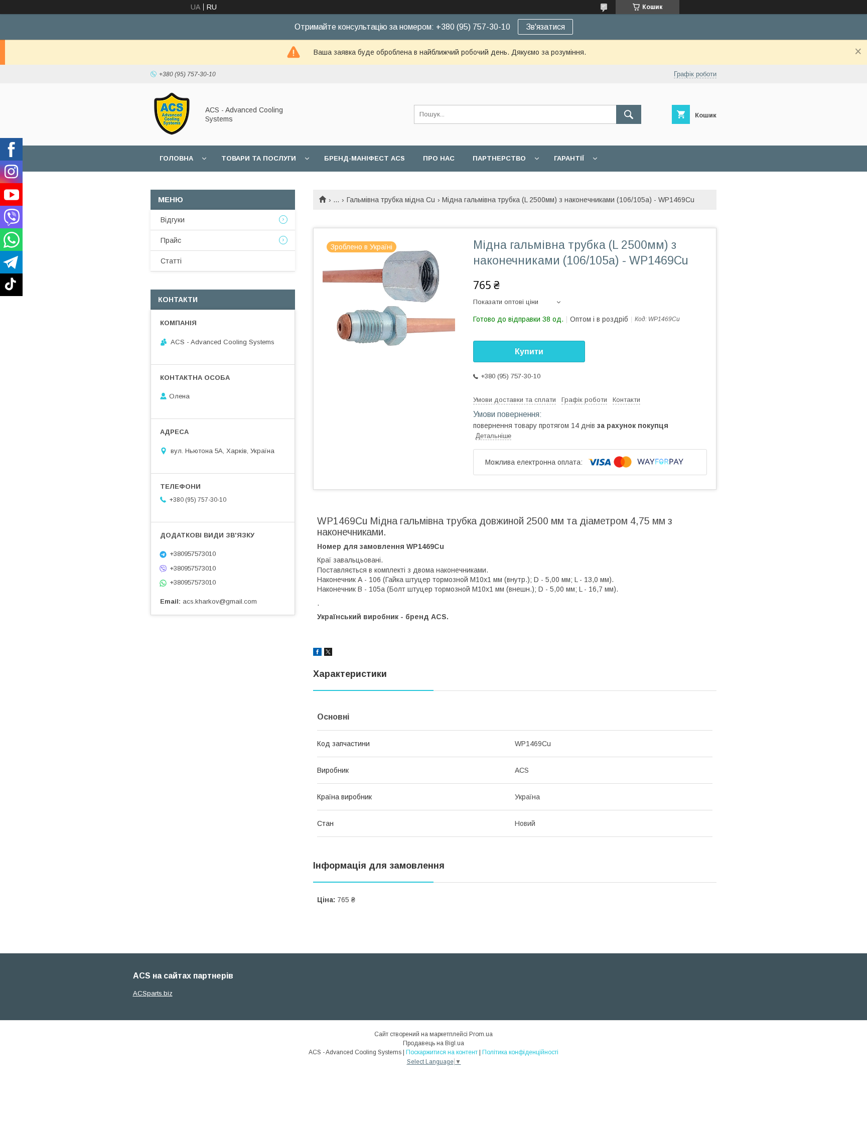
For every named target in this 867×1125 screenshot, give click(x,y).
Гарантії (569, 158)
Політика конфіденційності (520, 1052)
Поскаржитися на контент (442, 1052)
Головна (176, 158)
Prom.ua (481, 1034)
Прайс (171, 240)
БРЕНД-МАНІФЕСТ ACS (364, 158)
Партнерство (499, 158)
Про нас (439, 158)
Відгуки (173, 220)
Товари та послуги (258, 158)
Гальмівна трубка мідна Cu (391, 200)
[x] (328, 653)
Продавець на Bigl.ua (433, 1043)
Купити (529, 351)
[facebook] (317, 653)
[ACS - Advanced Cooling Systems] (172, 132)
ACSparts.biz (153, 993)
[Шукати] (628, 114)
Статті (171, 261)
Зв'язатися (545, 27)
